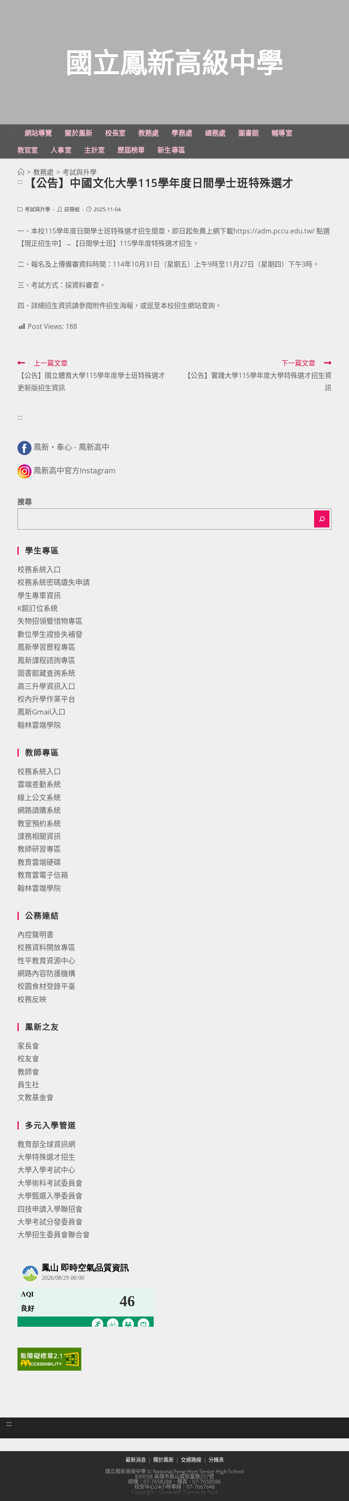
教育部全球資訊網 (46, 1144)
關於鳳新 (163, 1460)
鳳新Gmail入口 (41, 712)
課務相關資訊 (39, 836)
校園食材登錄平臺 (46, 986)
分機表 (216, 1460)
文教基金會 (35, 1097)
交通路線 (191, 1460)
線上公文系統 (39, 797)
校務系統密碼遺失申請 (53, 582)
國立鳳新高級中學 (174, 62)
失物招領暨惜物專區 (50, 621)
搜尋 (24, 502)
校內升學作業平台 (46, 699)
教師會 (28, 1072)
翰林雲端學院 (39, 725)
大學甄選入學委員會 (50, 1196)
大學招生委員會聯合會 (53, 1234)
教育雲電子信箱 (42, 875)
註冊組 (72, 209)
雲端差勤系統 (39, 784)
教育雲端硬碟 (39, 862)
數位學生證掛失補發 (50, 634)
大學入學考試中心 (46, 1170)
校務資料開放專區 (46, 947)
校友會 (28, 1058)
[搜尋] (321, 518)
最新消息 (136, 1460)
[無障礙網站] (49, 1358)
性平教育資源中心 (46, 960)
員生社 (28, 1084)
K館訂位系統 (37, 608)
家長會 (28, 1046)
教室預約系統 (39, 823)
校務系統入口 (39, 569)
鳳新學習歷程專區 (46, 647)
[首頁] (20, 172)
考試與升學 (37, 209)
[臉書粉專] (24, 447)
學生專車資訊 (39, 595)
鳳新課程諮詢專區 (46, 660)
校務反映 (31, 999)
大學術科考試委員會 (50, 1183)
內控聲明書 (35, 934)
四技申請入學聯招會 (50, 1209)
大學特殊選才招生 (46, 1157)
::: (13, 130)
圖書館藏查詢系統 (46, 673)
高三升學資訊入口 (46, 686)
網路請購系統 (39, 810)
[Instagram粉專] (24, 470)
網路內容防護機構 (46, 973)
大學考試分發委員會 (50, 1222)
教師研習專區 (39, 849)
